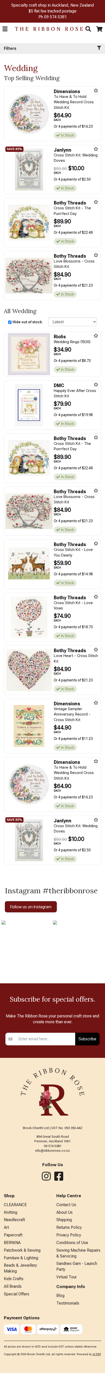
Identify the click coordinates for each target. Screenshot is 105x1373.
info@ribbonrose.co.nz (52, 1150)
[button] (5, 29)
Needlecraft (14, 1219)
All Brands (13, 1286)
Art (6, 1227)
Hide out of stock (27, 322)
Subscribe (87, 1038)
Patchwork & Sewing (22, 1250)
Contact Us (66, 1204)
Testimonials (67, 1303)
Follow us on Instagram (30, 906)
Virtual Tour (66, 1277)
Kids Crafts (13, 1278)
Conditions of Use (72, 1242)
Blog (60, 1295)
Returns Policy (69, 1227)
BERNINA (12, 1242)
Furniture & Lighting (21, 1257)
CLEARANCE (15, 1204)
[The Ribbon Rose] (46, 29)
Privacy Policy (68, 1235)
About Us (64, 1212)
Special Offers (16, 1294)
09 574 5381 (55, 16)
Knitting (10, 1212)
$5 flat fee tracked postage (52, 11)
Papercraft (13, 1235)
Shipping (64, 1219)
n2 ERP (97, 1354)
